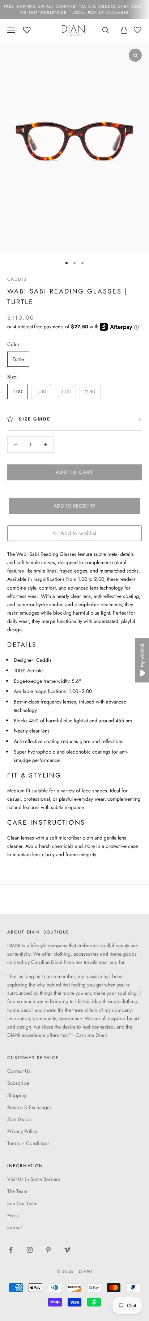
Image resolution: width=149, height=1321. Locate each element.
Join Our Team (22, 1203)
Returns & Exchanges (29, 1107)
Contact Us (18, 1071)
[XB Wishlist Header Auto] (26, 29)
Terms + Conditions (28, 1143)
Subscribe (18, 1083)
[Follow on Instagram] (29, 1250)
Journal (14, 1227)
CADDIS (17, 279)
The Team (17, 1191)
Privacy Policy (22, 1131)
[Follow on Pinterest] (48, 1250)
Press (13, 1215)
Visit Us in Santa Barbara (33, 1179)
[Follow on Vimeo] (67, 1250)
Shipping (17, 1095)
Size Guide (19, 1119)
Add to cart (74, 472)
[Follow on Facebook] (10, 1250)
